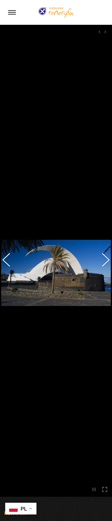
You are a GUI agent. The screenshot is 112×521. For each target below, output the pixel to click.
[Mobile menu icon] (12, 12)
